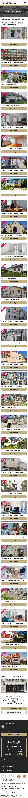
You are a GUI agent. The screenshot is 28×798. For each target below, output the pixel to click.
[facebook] (2, 726)
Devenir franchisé (6, 763)
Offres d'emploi (5, 759)
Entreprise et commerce (7, 766)
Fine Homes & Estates (7, 770)
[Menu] (25, 2)
